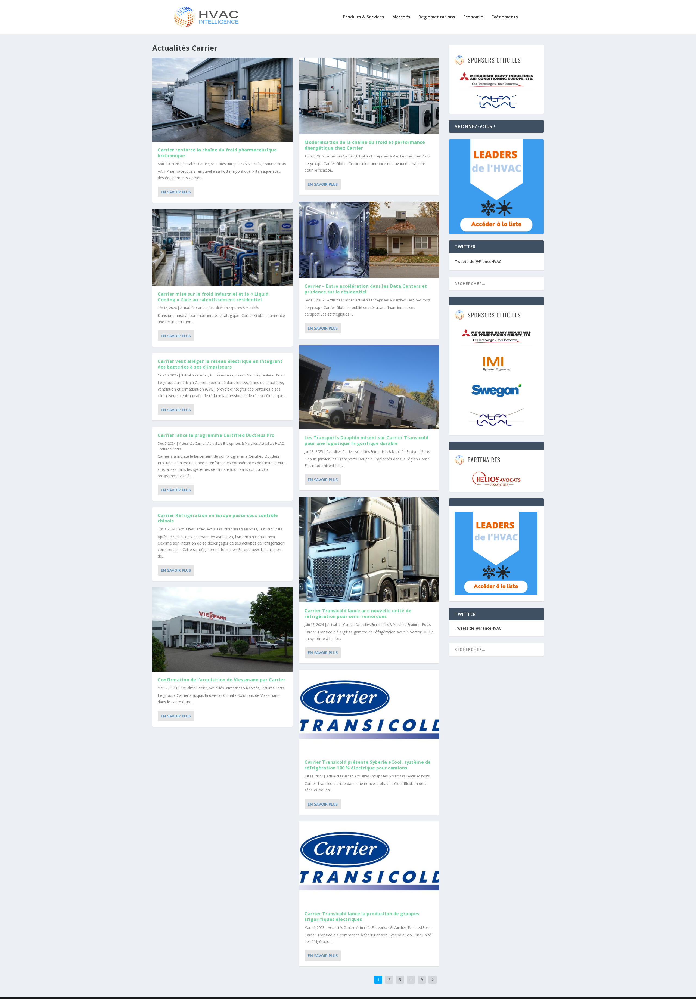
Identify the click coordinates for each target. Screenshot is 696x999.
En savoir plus (176, 191)
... (411, 979)
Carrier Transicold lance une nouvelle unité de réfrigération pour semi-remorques (357, 613)
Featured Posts (274, 164)
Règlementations (436, 17)
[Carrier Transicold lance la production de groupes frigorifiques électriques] (369, 863)
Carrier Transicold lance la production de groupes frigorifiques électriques (361, 916)
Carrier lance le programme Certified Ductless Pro (216, 435)
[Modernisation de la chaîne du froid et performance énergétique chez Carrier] (369, 96)
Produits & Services (363, 17)
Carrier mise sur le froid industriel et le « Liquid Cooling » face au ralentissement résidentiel (213, 297)
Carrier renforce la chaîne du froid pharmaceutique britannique (217, 153)
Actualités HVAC (271, 443)
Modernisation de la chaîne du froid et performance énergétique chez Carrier (364, 145)
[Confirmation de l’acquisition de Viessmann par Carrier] (222, 629)
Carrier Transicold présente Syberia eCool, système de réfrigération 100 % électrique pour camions (367, 765)
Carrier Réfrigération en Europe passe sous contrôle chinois (218, 518)
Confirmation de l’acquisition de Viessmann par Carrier (221, 680)
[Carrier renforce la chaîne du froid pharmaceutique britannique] (222, 100)
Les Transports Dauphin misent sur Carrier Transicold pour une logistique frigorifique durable (366, 440)
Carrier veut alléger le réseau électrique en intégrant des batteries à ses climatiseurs (220, 364)
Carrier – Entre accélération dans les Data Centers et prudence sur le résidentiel (365, 289)
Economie (473, 17)
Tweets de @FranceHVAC (478, 261)
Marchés (401, 17)
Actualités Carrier (195, 164)
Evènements (505, 17)
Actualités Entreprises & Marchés (236, 164)
